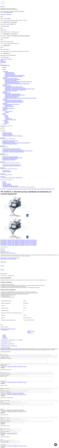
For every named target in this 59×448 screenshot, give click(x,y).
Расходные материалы (9, 106)
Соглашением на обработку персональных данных (17, 445)
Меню (8, 65)
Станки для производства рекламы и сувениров (12, 100)
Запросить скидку (12, 252)
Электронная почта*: (4, 357)
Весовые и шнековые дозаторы (9, 159)
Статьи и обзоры (8, 118)
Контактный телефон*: (5, 355)
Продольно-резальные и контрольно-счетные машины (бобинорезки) (18, 81)
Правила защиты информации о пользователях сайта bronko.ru (12, 348)
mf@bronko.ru (6, 37)
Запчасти (7, 112)
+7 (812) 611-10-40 (13, 11)
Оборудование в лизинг (5, 257)
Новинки (4, 67)
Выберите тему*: (3, 365)
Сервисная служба (8, 111)
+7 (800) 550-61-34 (4, 59)
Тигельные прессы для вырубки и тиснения (13, 86)
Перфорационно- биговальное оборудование (14, 76)
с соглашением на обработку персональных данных (16, 366)
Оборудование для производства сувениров (13, 102)
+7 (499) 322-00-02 (20, 11)
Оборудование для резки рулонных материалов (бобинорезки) (17, 83)
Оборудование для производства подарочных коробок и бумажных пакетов (20, 88)
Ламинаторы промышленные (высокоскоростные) (15, 75)
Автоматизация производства (8, 108)
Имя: (1, 354)
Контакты (5, 123)
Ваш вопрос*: (3, 381)
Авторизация (3, 14)
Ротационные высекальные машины (12, 82)
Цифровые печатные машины (11, 80)
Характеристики (11, 275)
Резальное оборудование (10, 73)
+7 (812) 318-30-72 (11, 339)
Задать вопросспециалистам (3, 62)
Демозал (6, 116)
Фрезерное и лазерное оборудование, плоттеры (14, 101)
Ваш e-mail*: (3, 373)
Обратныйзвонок (29, 331)
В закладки (2, 248)
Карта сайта (5, 337)
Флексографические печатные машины (13, 79)
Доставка (7, 117)
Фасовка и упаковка (7, 92)
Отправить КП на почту (15, 257)
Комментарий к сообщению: (6, 358)
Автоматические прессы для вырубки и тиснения (15, 87)
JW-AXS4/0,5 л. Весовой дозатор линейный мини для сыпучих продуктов (15, 188)
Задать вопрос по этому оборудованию (8, 258)
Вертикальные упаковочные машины (12, 95)
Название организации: (5, 388)
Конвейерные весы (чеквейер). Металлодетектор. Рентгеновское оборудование (20, 98)
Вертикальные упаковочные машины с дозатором (15, 94)
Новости (6, 121)
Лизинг (6, 115)
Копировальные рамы (9, 72)
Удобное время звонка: (5, 364)
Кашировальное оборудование (11, 90)
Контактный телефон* (4, 441)
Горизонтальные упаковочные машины (13, 93)
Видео (4, 113)
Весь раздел (5, 77)
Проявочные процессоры (10, 74)
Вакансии (7, 122)
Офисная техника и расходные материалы (11, 104)
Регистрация (8, 14)
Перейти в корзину (11, 328)
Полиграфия (5, 71)
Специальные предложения (10, 119)
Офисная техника (8, 105)
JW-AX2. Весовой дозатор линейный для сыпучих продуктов (42, 188)
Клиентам (5, 114)
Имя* (1, 439)
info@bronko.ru (6, 26)
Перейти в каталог (4, 328)
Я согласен (14, 366)
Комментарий (3, 444)
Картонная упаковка (7, 85)
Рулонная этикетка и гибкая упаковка (10, 78)
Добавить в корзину (4, 252)
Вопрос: (2, 409)
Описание (4, 275)
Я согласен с (14, 445)
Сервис (4, 110)
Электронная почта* (4, 442)
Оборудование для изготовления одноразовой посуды (15, 89)
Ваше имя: (2, 372)
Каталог (4, 69)
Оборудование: (3, 393)
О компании (5, 120)
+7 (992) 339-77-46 (4, 343)
